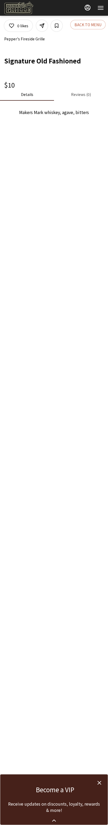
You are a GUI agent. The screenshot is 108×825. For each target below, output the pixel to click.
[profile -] (87, 7)
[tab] (27, 94)
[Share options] (42, 25)
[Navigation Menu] (100, 7)
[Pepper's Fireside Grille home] (27, 7)
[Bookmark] (56, 25)
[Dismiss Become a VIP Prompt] (99, 783)
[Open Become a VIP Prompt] (54, 820)
